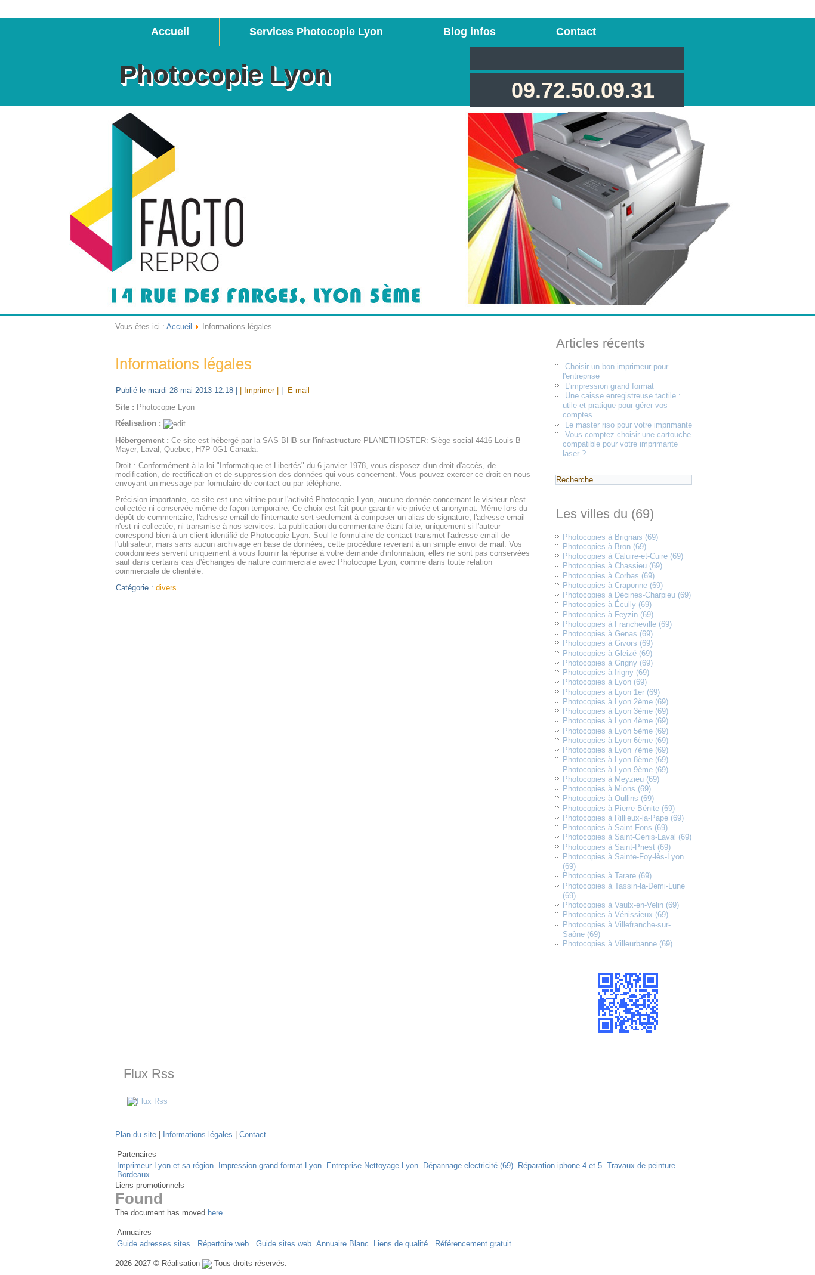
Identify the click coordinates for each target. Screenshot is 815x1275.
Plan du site (135, 1134)
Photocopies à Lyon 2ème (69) (615, 701)
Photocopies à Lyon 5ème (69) (615, 730)
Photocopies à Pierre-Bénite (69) (619, 808)
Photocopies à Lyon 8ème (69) (615, 759)
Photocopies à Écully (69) (607, 604)
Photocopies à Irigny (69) (606, 672)
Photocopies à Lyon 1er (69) (611, 692)
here (215, 1212)
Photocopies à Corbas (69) (609, 575)
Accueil (170, 32)
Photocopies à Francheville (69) (617, 624)
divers (166, 587)
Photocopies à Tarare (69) (607, 875)
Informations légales (183, 364)
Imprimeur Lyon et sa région (165, 1165)
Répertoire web (223, 1243)
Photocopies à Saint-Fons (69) (615, 827)
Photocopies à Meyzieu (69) (611, 779)
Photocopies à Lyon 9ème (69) (615, 769)
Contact (576, 32)
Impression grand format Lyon (270, 1165)
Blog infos (469, 32)
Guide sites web (283, 1243)
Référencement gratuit (473, 1243)
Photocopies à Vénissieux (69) (615, 914)
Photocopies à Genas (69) (608, 633)
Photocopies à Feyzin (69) (608, 614)
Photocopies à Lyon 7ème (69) (615, 749)
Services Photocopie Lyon (316, 32)
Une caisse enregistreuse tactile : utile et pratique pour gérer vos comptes (622, 405)
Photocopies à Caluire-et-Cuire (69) (623, 556)
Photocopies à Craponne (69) (613, 585)
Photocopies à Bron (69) (604, 546)
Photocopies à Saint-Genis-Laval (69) (627, 837)
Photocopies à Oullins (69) (608, 798)
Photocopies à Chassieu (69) (612, 565)
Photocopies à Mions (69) (607, 788)
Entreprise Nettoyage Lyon (372, 1165)
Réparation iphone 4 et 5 (560, 1165)
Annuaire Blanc (342, 1243)
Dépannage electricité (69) (468, 1165)
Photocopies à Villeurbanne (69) (617, 943)
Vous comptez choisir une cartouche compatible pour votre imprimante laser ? (627, 444)
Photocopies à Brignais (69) (610, 537)
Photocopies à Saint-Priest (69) (617, 847)
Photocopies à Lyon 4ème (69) (615, 720)
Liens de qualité (400, 1243)
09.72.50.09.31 (583, 90)
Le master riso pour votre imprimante (628, 424)
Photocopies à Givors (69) (608, 643)
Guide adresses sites (153, 1243)
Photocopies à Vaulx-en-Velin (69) (621, 904)
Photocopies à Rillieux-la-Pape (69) (623, 817)
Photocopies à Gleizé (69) (607, 653)
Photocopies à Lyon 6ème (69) (615, 740)
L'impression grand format (609, 386)
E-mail (297, 390)
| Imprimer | (259, 390)
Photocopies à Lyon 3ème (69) (615, 711)
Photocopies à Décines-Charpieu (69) (627, 594)
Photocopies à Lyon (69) (605, 681)
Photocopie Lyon (225, 74)
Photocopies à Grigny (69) (608, 662)
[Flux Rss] (147, 1101)
